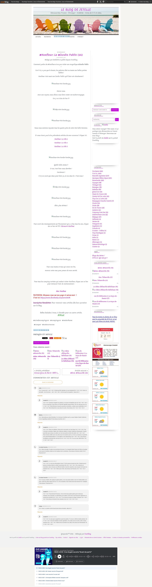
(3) (98, 233)
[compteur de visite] (41, 330)
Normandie (61, 52)
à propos (80, 561)
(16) (98, 208)
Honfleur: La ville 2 (61, 143)
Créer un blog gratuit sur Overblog (45, 537)
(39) (97, 192)
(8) (95, 221)
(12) (96, 210)
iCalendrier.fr (105, 330)
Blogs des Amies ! (98, 256)
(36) (100, 196)
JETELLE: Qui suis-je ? (99, 258)
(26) (96, 203)
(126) (102, 178)
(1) (97, 242)
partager (70, 561)
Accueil (38, 37)
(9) (96, 219)
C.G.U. (81, 537)
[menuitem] (38, 37)
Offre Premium (107, 537)
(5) (97, 226)
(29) (99, 199)
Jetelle (106, 138)
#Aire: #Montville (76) (105, 268)
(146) (97, 171)
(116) (98, 180)
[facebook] (97, 2)
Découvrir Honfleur (67, 226)
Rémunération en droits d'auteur (93, 537)
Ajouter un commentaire (48, 382)
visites (72, 37)
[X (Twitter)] (100, 2)
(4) (99, 231)
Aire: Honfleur (61, 291)
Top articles (59, 537)
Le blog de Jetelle (76, 10)
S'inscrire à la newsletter (41, 343)
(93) (96, 185)
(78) (97, 187)
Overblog (87, 534)
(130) (96, 173)
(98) (96, 183)
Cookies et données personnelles (121, 537)
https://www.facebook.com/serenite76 (55, 298)
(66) (96, 189)
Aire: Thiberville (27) (105, 277)
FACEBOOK (47, 37)
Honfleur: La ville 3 (61, 146)
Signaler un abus (73, 537)
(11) (100, 212)
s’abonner (60, 561)
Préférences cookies (136, 537)
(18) (95, 205)
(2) (95, 235)
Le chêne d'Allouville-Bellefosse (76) (105, 287)
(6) (97, 224)
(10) (96, 217)
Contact (80, 37)
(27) (103, 201)
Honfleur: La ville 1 (61, 139)
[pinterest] (103, 2)
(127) (100, 176)
